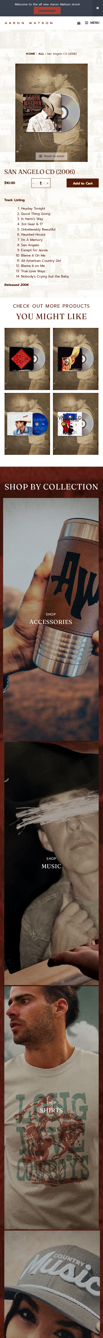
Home (30, 53)
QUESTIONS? (47, 11)
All (41, 53)
